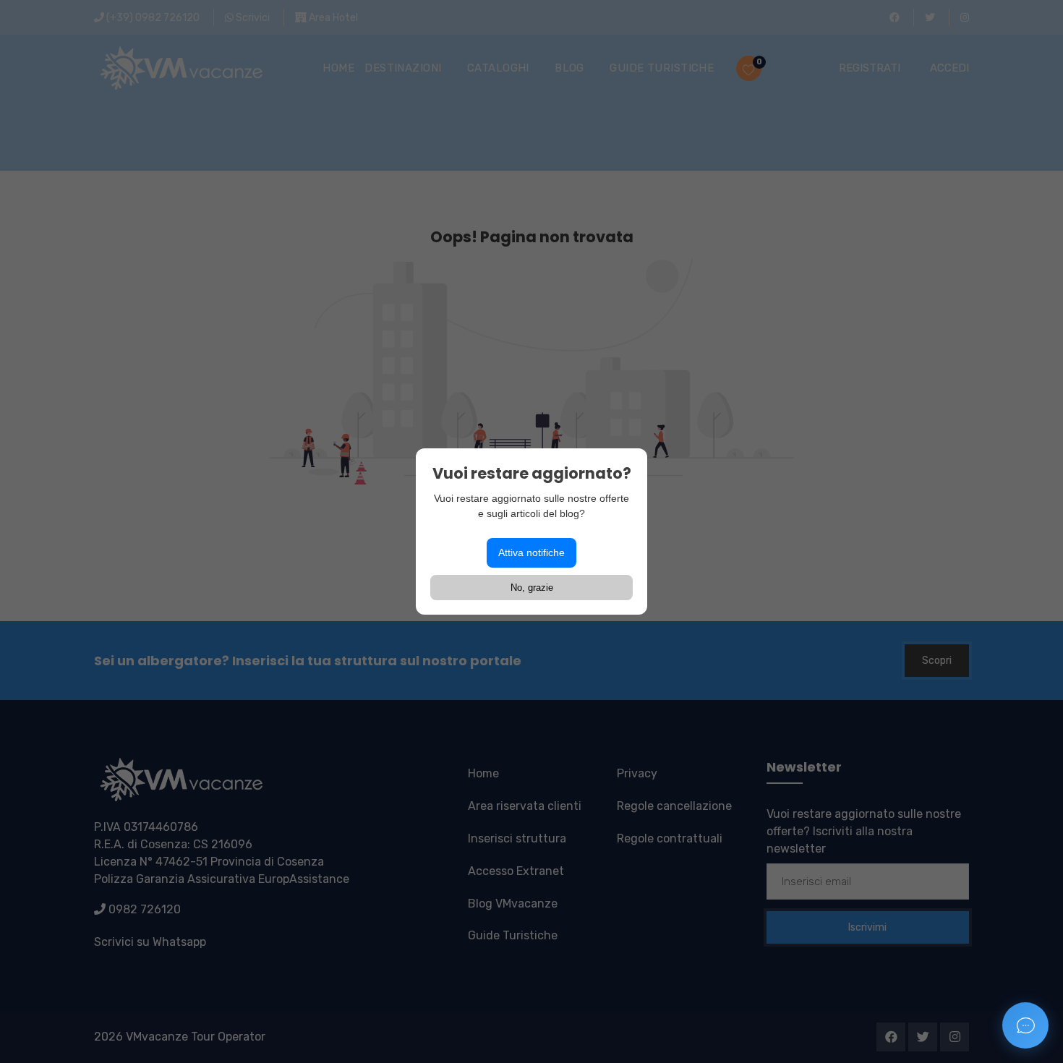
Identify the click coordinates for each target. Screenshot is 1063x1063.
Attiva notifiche (531, 552)
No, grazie (532, 587)
